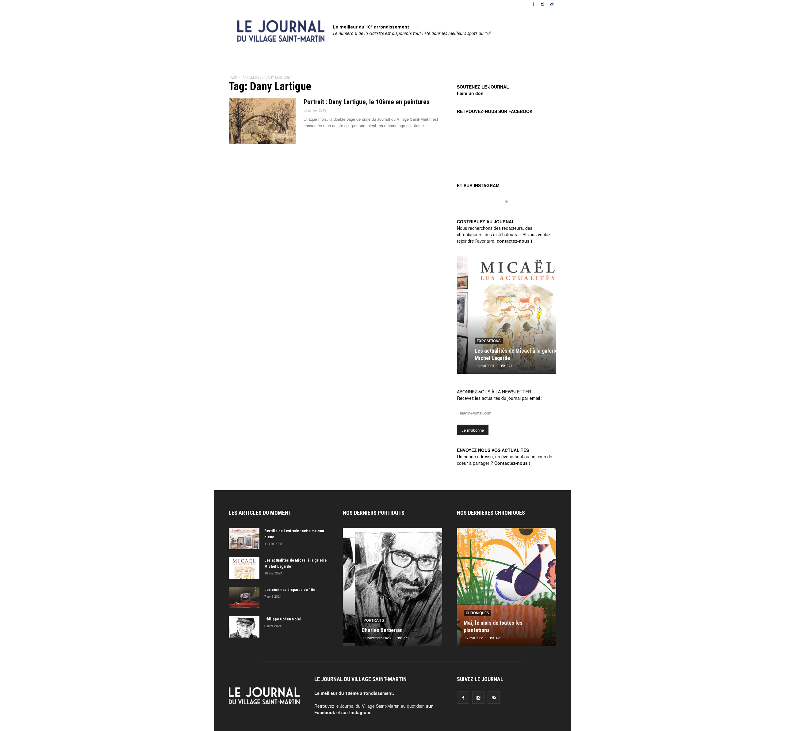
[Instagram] (542, 4)
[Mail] (551, 4)
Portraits (362, 620)
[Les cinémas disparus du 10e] (244, 597)
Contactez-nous (511, 463)
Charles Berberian (370, 630)
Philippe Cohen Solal (282, 619)
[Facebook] (533, 4)
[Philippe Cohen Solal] (244, 627)
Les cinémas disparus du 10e (289, 589)
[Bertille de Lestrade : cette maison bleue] (244, 538)
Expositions (478, 341)
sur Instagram (355, 712)
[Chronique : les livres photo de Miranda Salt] (507, 589)
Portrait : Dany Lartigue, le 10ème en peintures (367, 102)
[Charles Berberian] (392, 589)
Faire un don (470, 93)
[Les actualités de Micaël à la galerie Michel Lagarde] (506, 317)
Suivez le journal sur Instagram (510, 212)
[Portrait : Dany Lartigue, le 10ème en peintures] (262, 121)
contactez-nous (513, 241)
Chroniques (478, 613)
